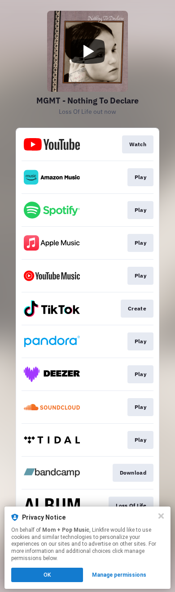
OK (47, 575)
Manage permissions (119, 575)
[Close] (161, 516)
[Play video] (87, 51)
